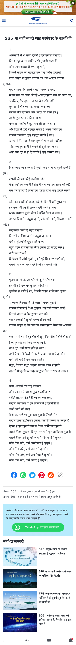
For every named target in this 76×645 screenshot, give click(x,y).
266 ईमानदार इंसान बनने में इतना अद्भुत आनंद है (35, 496)
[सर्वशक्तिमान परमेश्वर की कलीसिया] (38, 20)
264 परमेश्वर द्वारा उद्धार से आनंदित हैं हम (33, 491)
